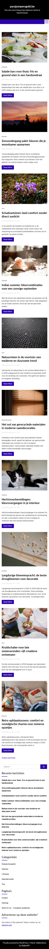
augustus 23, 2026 (14, 365)
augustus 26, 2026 (14, 221)
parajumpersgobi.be (22, 6)
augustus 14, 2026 (14, 732)
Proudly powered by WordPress (15, 943)
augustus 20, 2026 (14, 507)
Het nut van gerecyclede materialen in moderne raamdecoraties (22, 817)
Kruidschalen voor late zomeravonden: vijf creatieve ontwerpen (19, 651)
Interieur (4, 136)
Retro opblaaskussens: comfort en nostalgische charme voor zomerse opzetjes (23, 724)
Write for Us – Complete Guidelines (16, 908)
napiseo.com (7, 925)
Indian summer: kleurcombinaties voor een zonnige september (24, 802)
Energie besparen (9, 864)
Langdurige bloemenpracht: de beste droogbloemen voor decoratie (24, 833)
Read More (7, 95)
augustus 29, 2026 (14, 79)
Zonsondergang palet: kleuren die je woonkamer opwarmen (23, 789)
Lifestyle (4, 67)
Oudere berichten (8, 758)
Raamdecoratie (7, 420)
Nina (4, 79)
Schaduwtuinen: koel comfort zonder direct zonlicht (24, 796)
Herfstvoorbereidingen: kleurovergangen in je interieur (22, 825)
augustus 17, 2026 (14, 583)
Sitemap (5, 903)
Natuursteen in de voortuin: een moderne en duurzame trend (21, 810)
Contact (5, 898)
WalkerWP (25, 946)
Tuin (3, 208)
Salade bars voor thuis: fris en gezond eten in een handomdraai (23, 781)
